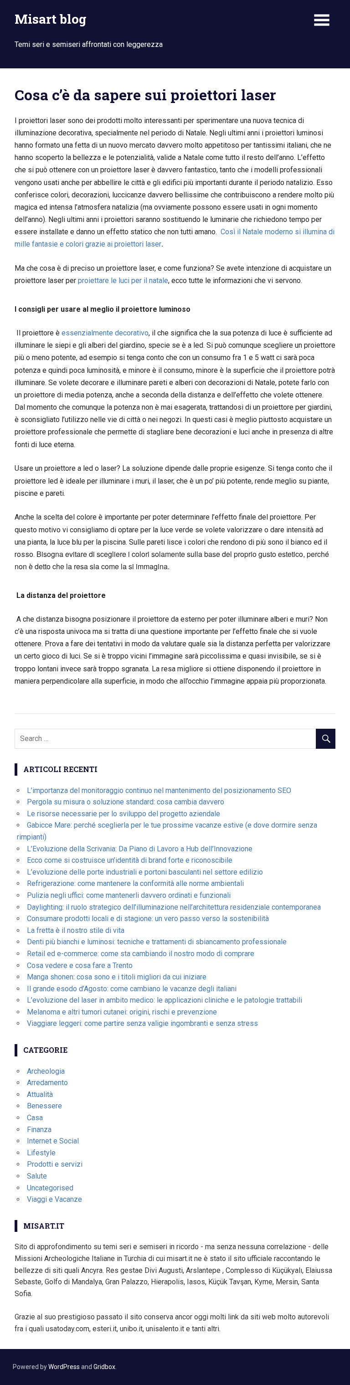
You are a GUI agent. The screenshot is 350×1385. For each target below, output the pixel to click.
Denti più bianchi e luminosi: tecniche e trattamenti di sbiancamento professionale (157, 941)
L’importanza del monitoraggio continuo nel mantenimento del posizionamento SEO (159, 790)
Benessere (44, 1106)
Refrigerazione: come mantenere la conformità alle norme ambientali (135, 883)
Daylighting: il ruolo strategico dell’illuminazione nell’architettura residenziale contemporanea (174, 907)
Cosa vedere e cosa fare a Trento (80, 965)
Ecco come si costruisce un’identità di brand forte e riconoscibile (129, 860)
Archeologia (46, 1071)
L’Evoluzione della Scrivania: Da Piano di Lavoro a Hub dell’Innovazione (139, 848)
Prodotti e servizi (54, 1164)
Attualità (40, 1094)
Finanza (39, 1129)
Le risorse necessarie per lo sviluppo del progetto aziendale (123, 813)
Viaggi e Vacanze (54, 1199)
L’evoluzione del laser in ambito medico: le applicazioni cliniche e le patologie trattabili (164, 1000)
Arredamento (47, 1082)
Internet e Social (53, 1141)
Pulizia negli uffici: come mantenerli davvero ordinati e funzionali (129, 895)
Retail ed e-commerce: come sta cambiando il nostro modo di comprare (140, 953)
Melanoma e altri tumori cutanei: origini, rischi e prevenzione (122, 1012)
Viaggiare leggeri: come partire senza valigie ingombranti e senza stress (142, 1023)
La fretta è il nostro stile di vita (75, 930)
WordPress (64, 1366)
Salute (37, 1176)
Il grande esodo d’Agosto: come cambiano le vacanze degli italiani (132, 988)
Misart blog (51, 18)
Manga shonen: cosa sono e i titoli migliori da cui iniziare (116, 977)
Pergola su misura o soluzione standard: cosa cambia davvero (125, 802)
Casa (35, 1117)
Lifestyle (41, 1152)
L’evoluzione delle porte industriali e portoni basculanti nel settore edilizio (145, 872)
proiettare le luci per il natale (123, 280)
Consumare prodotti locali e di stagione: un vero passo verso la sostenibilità (148, 918)
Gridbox (104, 1366)
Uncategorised (50, 1188)
